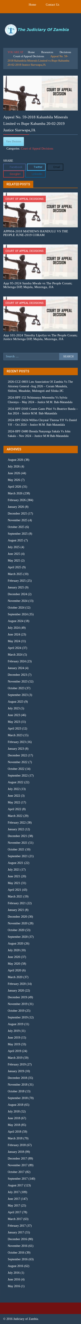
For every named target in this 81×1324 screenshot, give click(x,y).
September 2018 (18, 1098)
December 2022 (17, 755)
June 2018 (14, 1118)
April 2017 (14, 1212)
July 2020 (14, 950)
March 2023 (15, 735)
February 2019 (17, 1064)
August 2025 (15, 540)
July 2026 (14, 466)
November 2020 (17, 923)
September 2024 (18, 614)
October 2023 (16, 688)
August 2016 (15, 1266)
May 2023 (14, 721)
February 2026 (17, 500)
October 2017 (16, 1172)
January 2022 (16, 829)
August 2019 (15, 1024)
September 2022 (18, 775)
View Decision (13, 141)
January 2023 (16, 748)
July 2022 (14, 789)
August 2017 (15, 1185)
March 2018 (15, 1138)
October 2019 (16, 1010)
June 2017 (14, 1198)
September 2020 (18, 936)
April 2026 (14, 486)
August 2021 (15, 863)
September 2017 (18, 1178)
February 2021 (17, 903)
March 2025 (15, 574)
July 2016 (14, 1272)
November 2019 (17, 1004)
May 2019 (14, 1044)
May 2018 (14, 1125)
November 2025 (17, 520)
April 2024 (14, 648)
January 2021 (16, 910)
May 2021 (14, 883)
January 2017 (16, 1232)
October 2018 (16, 1091)
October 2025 (16, 527)
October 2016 (16, 1252)
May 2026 (14, 480)
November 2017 (17, 1165)
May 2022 (14, 802)
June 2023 (14, 715)
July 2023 (14, 708)
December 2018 (17, 1078)
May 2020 (14, 963)
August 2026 (15, 459)
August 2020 (15, 943)
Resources (47, 52)
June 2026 (14, 473)
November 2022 (17, 762)
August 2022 (15, 782)
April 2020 (14, 970)
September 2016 (18, 1259)
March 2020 (15, 977)
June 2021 (14, 876)
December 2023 (17, 674)
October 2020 (16, 930)
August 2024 (15, 621)
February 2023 (17, 742)
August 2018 (15, 1104)
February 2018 (17, 1145)
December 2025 (17, 513)
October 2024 (16, 607)
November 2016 (17, 1245)
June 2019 (14, 1037)
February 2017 (17, 1225)
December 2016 (17, 1239)
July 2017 (14, 1192)
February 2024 (17, 661)
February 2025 (17, 580)
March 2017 (15, 1219)
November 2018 (17, 1084)
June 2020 (14, 957)
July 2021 (14, 869)
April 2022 (14, 809)
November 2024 (17, 601)
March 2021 (15, 896)
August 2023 (15, 701)
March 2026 (15, 493)
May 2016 (14, 1286)
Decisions (65, 52)
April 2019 (14, 1051)
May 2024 (14, 641)
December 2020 (17, 916)
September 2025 (18, 533)
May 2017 (14, 1205)
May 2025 (14, 560)
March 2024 (15, 654)
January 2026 (16, 506)
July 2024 (14, 627)
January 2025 (16, 587)
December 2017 (17, 1158)
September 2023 (18, 695)
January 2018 (16, 1151)
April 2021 (14, 889)
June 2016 (14, 1279)
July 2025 (14, 547)
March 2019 (15, 1057)
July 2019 (14, 1030)
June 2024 (14, 634)
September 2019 (18, 1017)
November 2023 (17, 681)
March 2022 (15, 816)
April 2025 (14, 567)
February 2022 (17, 822)
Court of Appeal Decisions (28, 56)
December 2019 (17, 997)
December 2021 (17, 836)
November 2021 (17, 842)
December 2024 (17, 594)
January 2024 (16, 668)
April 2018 (14, 1131)
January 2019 (16, 1071)
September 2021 (18, 856)
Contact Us (52, 4)
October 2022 (16, 768)
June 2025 (14, 553)
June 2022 (14, 795)
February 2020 (17, 983)
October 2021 (16, 849)
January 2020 (16, 990)
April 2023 (14, 728)
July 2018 (14, 1111)
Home (32, 4)
